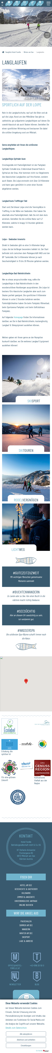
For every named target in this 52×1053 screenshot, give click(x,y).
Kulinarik (26, 892)
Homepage (18, 317)
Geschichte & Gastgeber (26, 888)
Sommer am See (26, 925)
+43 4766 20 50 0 (37, 965)
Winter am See (26, 933)
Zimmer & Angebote (26, 896)
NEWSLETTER (15, 984)
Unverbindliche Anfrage (26, 900)
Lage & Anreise (26, 940)
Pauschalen (26, 921)
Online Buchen (26, 904)
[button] (26, 681)
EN (2, 5)
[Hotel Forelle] (26, 15)
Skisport (26, 936)
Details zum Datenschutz (16, 1027)
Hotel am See (26, 885)
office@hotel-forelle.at (15, 967)
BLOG (37, 984)
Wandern (26, 929)
